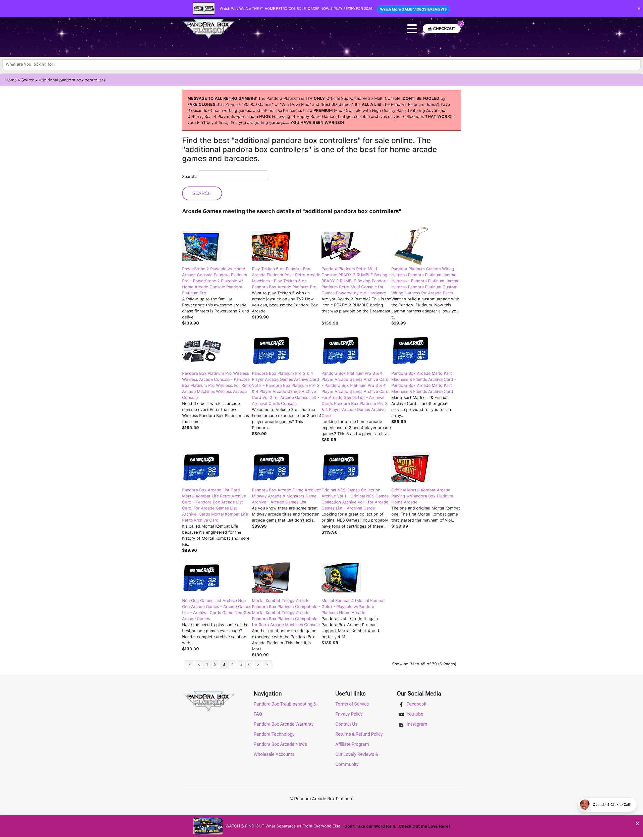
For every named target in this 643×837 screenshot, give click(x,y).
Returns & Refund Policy (359, 734)
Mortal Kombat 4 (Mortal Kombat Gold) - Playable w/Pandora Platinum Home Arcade (353, 606)
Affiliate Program (352, 744)
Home (11, 79)
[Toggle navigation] (412, 28)
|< (189, 664)
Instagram (416, 724)
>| (267, 664)
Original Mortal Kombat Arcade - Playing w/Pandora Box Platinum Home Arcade (422, 495)
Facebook (416, 704)
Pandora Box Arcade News (280, 744)
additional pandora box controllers (72, 79)
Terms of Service (352, 704)
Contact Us (346, 724)
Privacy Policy (349, 714)
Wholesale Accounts (274, 754)
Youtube (414, 714)
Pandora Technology (274, 734)
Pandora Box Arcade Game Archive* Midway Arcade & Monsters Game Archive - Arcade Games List (286, 495)
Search (27, 79)
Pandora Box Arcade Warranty (284, 724)
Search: (189, 176)
